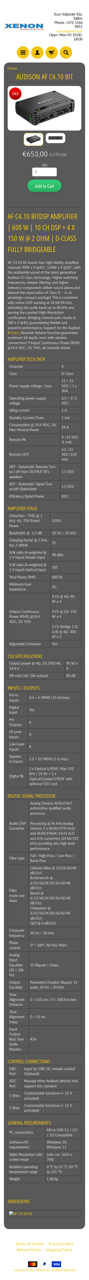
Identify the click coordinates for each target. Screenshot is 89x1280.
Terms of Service (30, 1243)
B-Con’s (14, 333)
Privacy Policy (61, 1243)
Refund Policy (29, 1249)
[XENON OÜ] (24, 26)
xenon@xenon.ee (70, 31)
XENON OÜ (43, 1270)
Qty (44, 165)
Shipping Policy (59, 1249)
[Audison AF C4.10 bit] (33, 139)
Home (12, 68)
